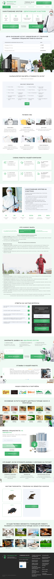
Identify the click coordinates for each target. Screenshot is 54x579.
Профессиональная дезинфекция (36, 556)
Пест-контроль (31, 95)
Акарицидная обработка (41, 96)
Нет (24, 566)
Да (21, 566)
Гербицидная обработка (20, 93)
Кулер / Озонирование (32, 92)
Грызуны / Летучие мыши (11, 99)
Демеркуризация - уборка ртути (46, 558)
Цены (43, 567)
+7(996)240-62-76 (41, 328)
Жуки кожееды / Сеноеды (31, 99)
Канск (25, 561)
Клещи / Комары (11, 89)
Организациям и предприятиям (45, 561)
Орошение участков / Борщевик (12, 96)
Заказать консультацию (10, 26)
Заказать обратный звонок (44, 2)
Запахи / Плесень (31, 89)
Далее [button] (27, 103)
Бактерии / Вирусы (21, 89)
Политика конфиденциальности (47, 574)
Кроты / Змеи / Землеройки (41, 87)
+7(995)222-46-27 (29, 2)
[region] (38, 199)
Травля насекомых (36, 558)
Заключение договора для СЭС (22, 99)
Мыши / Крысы (20, 86)
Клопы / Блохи (10, 86)
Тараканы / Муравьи (32, 86)
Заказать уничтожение (31, 506)
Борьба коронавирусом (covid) (43, 99)
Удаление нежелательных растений (35, 571)
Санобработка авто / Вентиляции (22, 96)
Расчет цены (45, 569)
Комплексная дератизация (35, 561)
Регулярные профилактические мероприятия (36, 567)
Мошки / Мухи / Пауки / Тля (43, 90)
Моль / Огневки (11, 92)
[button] (3, 374)
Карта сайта (44, 571)
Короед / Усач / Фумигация (41, 93)
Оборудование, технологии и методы (45, 564)
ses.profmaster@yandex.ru (25, 557)
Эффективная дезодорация (35, 564)
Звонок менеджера (13, 356)
